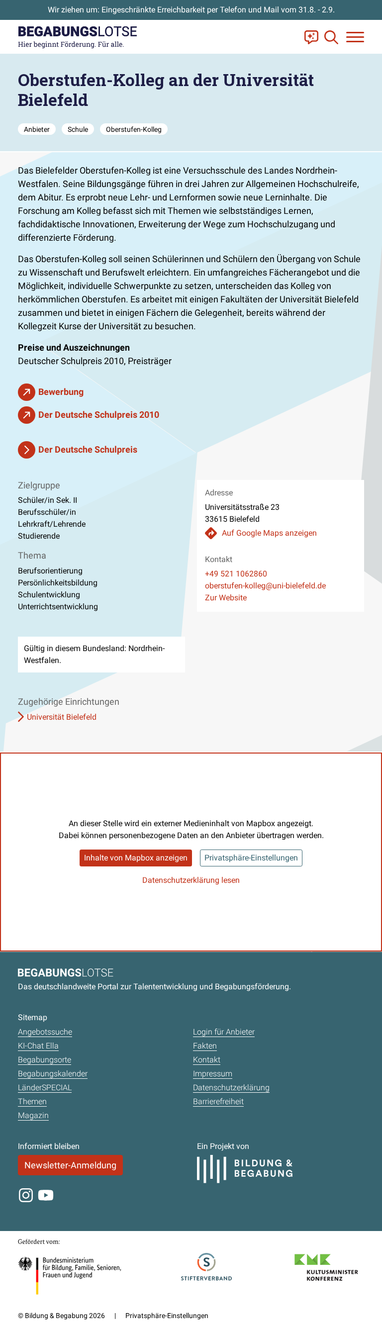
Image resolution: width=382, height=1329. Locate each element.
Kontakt (206, 1059)
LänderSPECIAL (45, 1087)
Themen (32, 1101)
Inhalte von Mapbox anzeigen (136, 857)
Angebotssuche (45, 1032)
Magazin (33, 1115)
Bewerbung (61, 391)
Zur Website (226, 597)
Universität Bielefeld (61, 717)
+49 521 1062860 (236, 573)
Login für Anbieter (224, 1032)
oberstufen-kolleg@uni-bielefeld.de (265, 585)
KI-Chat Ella (38, 1045)
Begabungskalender (53, 1073)
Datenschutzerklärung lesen (191, 880)
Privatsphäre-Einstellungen (251, 857)
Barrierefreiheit (218, 1101)
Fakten (205, 1045)
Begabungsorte (44, 1059)
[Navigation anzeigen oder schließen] (355, 37)
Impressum (212, 1073)
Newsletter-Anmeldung (70, 1165)
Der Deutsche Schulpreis (87, 449)
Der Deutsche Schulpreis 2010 (98, 414)
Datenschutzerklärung (231, 1087)
